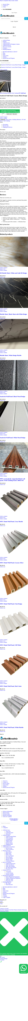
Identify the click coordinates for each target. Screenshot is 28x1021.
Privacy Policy (6, 783)
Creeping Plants (9, 839)
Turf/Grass (8, 831)
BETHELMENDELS (14, 819)
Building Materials (7, 93)
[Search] (26, 18)
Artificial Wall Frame (10, 863)
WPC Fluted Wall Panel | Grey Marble (11, 521)
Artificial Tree (9, 841)
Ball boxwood (9, 848)
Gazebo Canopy (9, 873)
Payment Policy (6, 814)
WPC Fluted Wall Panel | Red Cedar (11, 686)
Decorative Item (9, 868)
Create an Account (4, 908)
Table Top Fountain (10, 866)
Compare (5, 896)
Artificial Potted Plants (11, 836)
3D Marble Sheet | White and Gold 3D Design (13, 273)
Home (1, 93)
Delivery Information (7, 811)
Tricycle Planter (9, 858)
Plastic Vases (9, 854)
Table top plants (9, 837)
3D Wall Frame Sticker (11, 867)
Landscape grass (9, 832)
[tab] (5, 124)
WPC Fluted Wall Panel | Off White (10, 645)
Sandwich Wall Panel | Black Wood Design (12, 396)
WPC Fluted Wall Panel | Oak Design (11, 604)
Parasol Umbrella (10, 874)
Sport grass (8, 834)
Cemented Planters (10, 861)
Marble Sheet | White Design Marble (10, 355)
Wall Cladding (15, 93)
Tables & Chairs (9, 879)
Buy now (15, 114)
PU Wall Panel (22, 93)
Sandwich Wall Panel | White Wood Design (12, 437)
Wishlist (4, 786)
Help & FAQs (6, 812)
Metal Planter (9, 852)
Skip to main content (13, 0)
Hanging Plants (9, 844)
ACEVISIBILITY (14, 820)
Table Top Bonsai (10, 865)
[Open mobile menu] (14, 30)
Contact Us (5, 782)
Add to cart (9, 114)
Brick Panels (9, 119)
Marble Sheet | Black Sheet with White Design (13, 314)
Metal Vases (8, 853)
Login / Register (6, 897)
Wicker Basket (9, 857)
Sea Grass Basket (10, 855)
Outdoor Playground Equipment (13, 878)
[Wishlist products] (14, 24)
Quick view (2, 269)
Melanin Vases (9, 859)
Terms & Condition (7, 816)
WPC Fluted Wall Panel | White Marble (11, 727)
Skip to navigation (4, 0)
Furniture (9, 871)
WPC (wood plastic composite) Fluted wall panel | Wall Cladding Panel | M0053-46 (12, 479)
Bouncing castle (9, 880)
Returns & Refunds (7, 815)
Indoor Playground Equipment (13, 876)
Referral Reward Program (9, 787)
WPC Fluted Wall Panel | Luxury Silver (11, 563)
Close (1, 901)
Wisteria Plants (9, 840)
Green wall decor (10, 849)
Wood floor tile (9, 884)
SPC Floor (8, 883)
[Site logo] (7, 16)
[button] (2, 277)
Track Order (5, 784)
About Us (5, 781)
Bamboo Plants (9, 843)
